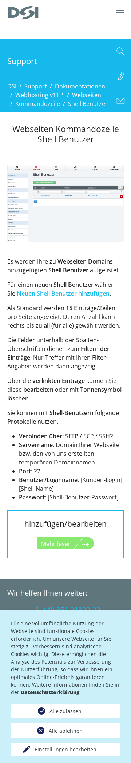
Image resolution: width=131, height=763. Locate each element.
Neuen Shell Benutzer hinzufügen (63, 293)
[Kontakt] (122, 100)
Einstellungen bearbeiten (65, 749)
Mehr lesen (56, 544)
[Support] (122, 75)
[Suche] (122, 51)
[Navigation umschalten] (120, 13)
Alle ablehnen (66, 730)
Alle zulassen (65, 711)
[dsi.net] (23, 12)
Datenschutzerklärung (50, 692)
